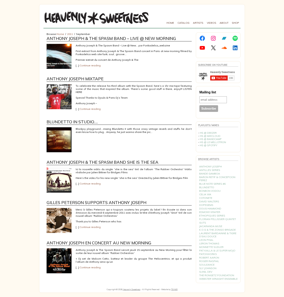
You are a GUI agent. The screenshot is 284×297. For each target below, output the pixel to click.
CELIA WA (205, 194)
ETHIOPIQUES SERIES (212, 215)
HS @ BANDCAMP (211, 139)
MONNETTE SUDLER (211, 247)
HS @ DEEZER (208, 132)
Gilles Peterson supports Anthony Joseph (96, 202)
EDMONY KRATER (209, 212)
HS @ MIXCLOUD (210, 135)
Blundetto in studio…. (72, 121)
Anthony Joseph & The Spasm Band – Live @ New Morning (111, 38)
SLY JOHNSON (207, 268)
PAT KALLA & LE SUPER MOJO (217, 250)
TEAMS (174, 289)
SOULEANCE (207, 264)
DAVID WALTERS (209, 201)
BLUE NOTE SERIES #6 (212, 183)
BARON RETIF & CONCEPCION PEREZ (217, 179)
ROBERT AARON (209, 257)
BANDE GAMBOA (209, 173)
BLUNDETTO (206, 187)
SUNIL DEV (205, 271)
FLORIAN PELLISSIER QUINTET (217, 219)
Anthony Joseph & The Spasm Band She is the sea (102, 162)
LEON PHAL (206, 239)
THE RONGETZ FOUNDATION (216, 275)
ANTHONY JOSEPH (210, 166)
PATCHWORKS (208, 254)
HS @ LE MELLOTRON (213, 142)
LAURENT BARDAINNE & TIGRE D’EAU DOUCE (217, 235)
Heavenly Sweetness (131, 289)
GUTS (202, 222)
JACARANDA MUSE (210, 226)
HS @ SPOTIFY (208, 145)
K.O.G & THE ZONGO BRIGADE (217, 229)
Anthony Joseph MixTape (75, 78)
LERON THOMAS (209, 243)
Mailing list (207, 92)
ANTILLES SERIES (209, 170)
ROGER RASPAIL (209, 261)
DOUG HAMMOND (210, 208)
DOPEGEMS (206, 205)
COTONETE (205, 197)
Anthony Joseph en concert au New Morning (99, 242)
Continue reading (90, 65)
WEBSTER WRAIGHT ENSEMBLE (218, 278)
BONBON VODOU (210, 190)
